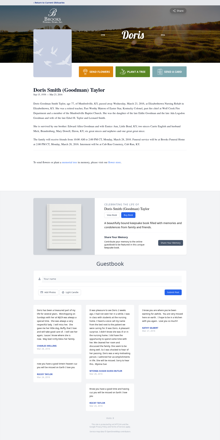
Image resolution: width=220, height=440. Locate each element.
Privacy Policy (101, 427)
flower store (114, 162)
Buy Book (128, 215)
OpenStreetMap (113, 431)
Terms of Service (118, 427)
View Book (112, 215)
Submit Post (173, 292)
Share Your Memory (170, 242)
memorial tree (69, 162)
